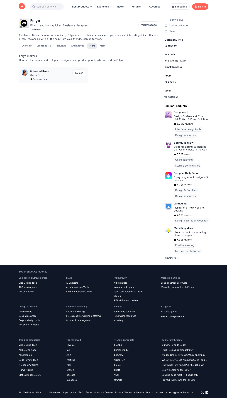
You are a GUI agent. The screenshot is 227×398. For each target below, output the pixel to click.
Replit (117, 370)
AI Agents (166, 306)
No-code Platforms (28, 365)
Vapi (68, 365)
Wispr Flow (119, 360)
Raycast (70, 374)
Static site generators (30, 374)
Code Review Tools (28, 360)
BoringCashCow (183, 142)
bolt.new (118, 355)
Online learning (184, 159)
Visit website (149, 24)
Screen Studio (121, 350)
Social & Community (77, 306)
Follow (79, 72)
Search (117, 296)
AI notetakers (120, 282)
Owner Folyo (36, 75)
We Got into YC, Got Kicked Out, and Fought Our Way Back (184, 360)
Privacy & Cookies (103, 392)
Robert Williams (39, 71)
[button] (102, 45)
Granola (70, 370)
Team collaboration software (128, 291)
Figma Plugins (26, 370)
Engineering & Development (33, 277)
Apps (65, 392)
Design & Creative (185, 190)
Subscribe (181, 6)
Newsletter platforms (187, 251)
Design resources (185, 135)
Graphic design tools (29, 320)
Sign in (202, 6)
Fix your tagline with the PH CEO (178, 379)
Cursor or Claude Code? (174, 345)
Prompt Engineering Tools (79, 291)
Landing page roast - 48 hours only (180, 374)
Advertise (154, 6)
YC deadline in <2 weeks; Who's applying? (183, 355)
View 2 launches (173, 67)
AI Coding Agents (28, 287)
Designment (181, 112)
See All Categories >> (172, 316)
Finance (118, 306)
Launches (103, 6)
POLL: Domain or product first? (177, 350)
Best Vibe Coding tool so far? (176, 370)
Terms (89, 392)
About (73, 392)
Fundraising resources (125, 315)
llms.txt (150, 392)
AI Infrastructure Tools (77, 287)
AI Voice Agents (169, 311)
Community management (79, 320)
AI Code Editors (26, 291)
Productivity (120, 277)
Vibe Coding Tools (28, 282)
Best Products (80, 6)
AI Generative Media (29, 324)
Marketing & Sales (170, 277)
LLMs (69, 277)
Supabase (71, 379)
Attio (68, 355)
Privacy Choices (123, 392)
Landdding (180, 203)
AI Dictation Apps (27, 350)
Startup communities (187, 165)
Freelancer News (40, 79)
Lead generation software (174, 282)
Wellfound (173, 97)
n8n (68, 350)
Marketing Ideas (183, 228)
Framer (117, 365)
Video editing (25, 311)
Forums (136, 6)
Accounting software (124, 311)
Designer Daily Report (187, 173)
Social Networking (75, 311)
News (120, 6)
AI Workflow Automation (126, 300)
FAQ (81, 392)
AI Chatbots (72, 282)
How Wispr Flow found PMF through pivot (183, 365)
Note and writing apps (125, 287)
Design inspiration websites (191, 220)
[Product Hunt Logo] (22, 6)
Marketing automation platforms (177, 287)
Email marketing (184, 245)
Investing (118, 320)
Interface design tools (188, 129)
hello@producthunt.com (180, 392)
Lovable (70, 345)
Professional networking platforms (83, 315)
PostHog (70, 360)
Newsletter (54, 392)
